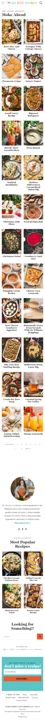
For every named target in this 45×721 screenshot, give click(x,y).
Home (4, 11)
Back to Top (14, 695)
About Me (34, 695)
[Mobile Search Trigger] (40, 4)
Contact (35, 697)
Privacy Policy (22, 700)
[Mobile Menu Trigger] (3, 4)
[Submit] (40, 636)
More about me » (22, 523)
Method (10, 11)
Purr (25, 716)
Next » (28, 448)
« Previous (9, 444)
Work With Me (23, 697)
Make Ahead (19, 11)
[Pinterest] (26, 529)
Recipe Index (10, 697)
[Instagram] (19, 529)
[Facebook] (22, 529)
